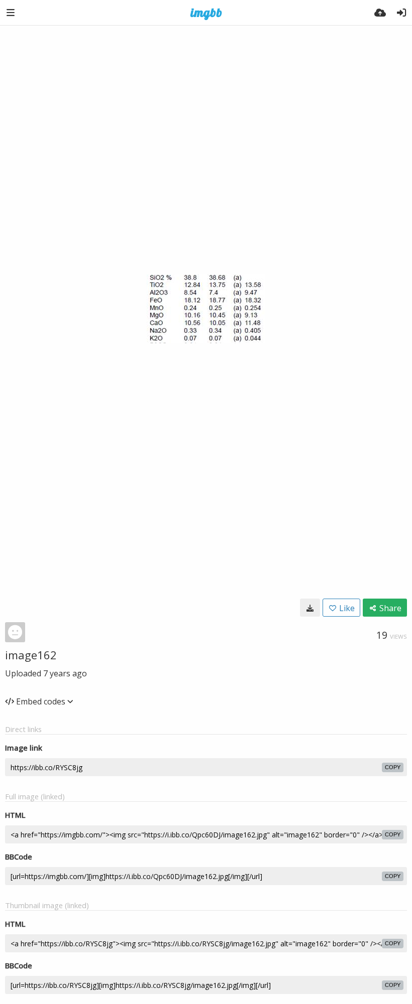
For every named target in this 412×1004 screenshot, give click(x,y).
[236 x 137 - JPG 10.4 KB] (310, 608)
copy (392, 767)
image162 (31, 654)
